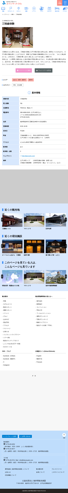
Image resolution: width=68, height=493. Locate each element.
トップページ (5, 14)
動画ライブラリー (42, 322)
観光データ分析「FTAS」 (45, 325)
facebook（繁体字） (9, 359)
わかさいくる (7, 346)
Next (66, 219)
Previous (2, 219)
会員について (40, 472)
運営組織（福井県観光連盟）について (17, 469)
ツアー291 (6, 337)
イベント (34, 11)
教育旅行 (39, 304)
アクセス (65, 11)
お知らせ (6, 331)
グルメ (41, 11)
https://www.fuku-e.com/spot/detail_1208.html (56, 278)
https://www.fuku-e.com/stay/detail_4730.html (34, 248)
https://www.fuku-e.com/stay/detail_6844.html (12, 248)
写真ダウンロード (42, 319)
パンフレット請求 (10, 436)
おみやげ (49, 11)
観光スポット (7, 307)
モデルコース (11, 11)
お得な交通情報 (59, 2)
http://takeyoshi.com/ (28, 156)
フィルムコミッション (44, 313)
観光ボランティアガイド (11, 340)
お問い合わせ (26, 436)
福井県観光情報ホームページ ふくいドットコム (12, 3)
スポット (18, 11)
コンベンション (41, 307)
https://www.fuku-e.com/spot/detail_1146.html (12, 221)
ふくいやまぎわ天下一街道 (11, 343)
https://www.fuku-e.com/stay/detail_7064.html (56, 248)
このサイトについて (58, 472)
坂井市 (31, 79)
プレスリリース (57, 469)
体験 (26, 11)
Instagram (6, 365)
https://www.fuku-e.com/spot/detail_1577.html (56, 221)
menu (65, 4)
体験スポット (7, 310)
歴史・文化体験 (17, 85)
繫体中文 (39, 359)
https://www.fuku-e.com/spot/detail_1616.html (34, 221)
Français (39, 362)
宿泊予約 (57, 11)
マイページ (6, 328)
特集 (3, 11)
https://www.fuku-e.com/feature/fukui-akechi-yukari (12, 278)
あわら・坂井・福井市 (19, 79)
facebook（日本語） (9, 356)
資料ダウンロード (42, 316)
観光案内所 (39, 469)
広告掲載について (10, 475)
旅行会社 (39, 301)
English (39, 356)
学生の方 (39, 310)
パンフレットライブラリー (11, 334)
